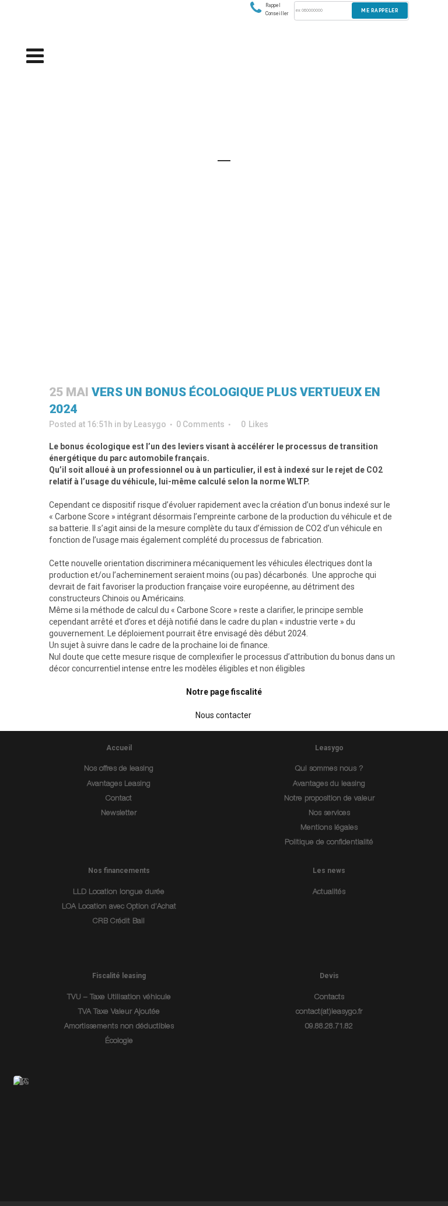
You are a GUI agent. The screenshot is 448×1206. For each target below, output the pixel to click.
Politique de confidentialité (329, 843)
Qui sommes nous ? (329, 769)
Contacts (329, 997)
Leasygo (150, 424)
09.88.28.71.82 (329, 1027)
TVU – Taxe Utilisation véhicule (119, 997)
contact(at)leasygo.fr (329, 1012)
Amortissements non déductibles (119, 1027)
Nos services (329, 813)
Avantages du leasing (329, 784)
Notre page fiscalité (224, 691)
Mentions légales (329, 828)
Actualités (329, 892)
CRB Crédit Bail (119, 922)
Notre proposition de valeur (329, 799)
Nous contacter (224, 715)
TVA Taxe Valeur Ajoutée (119, 1012)
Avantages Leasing (118, 784)
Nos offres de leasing (118, 769)
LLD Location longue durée (118, 892)
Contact (119, 799)
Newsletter (118, 813)
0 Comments (200, 424)
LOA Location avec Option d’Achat (119, 907)
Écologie (119, 1041)
